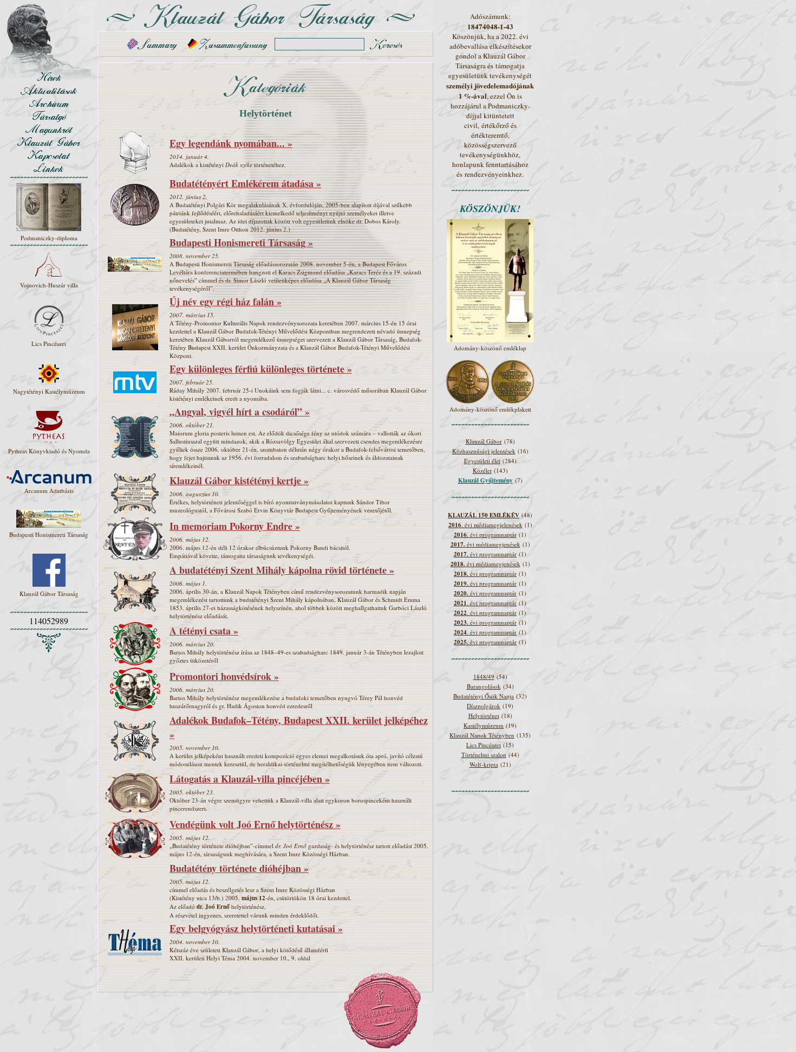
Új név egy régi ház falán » (225, 301)
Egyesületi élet (482, 461)
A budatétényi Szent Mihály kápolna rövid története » (281, 570)
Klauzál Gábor (484, 441)
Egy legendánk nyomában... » (230, 143)
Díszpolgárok (483, 706)
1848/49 (483, 676)
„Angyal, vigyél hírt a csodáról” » (239, 412)
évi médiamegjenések (485, 544)
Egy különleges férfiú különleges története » (260, 369)
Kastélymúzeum (484, 725)
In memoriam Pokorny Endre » (234, 526)
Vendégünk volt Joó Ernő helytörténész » (255, 824)
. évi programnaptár (485, 534)
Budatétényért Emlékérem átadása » (245, 183)
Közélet (482, 470)
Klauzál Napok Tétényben (481, 735)
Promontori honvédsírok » (224, 676)
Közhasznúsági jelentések (484, 451)
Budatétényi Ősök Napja (483, 696)
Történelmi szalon (483, 754)
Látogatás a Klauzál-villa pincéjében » (249, 779)
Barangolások (484, 686)
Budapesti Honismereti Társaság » (241, 242)
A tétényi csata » (203, 631)
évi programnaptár (485, 554)
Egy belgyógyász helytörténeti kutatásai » (256, 928)
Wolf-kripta (483, 764)
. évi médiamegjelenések (485, 525)
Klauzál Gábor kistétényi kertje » (239, 480)
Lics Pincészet (483, 745)
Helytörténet (483, 715)
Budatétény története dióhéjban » (239, 868)
